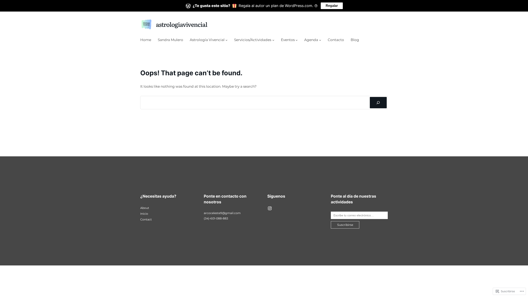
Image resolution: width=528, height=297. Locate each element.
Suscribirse (345, 225)
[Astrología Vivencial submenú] (226, 40)
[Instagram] (269, 208)
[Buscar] (378, 102)
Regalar (332, 5)
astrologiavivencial (181, 24)
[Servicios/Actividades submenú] (273, 40)
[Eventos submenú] (297, 40)
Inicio (144, 214)
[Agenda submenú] (320, 40)
